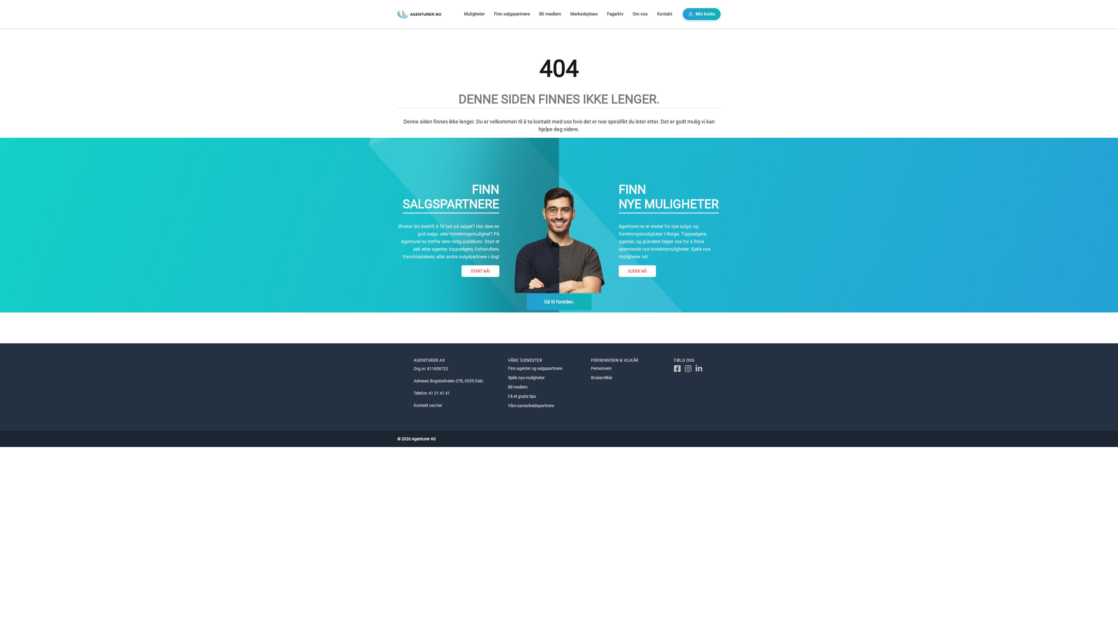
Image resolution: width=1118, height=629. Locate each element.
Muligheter (474, 14)
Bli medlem (550, 14)
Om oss (640, 14)
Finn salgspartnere (512, 14)
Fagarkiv (615, 14)
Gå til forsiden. (559, 302)
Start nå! (480, 271)
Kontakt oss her (428, 405)
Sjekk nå (637, 271)
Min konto (705, 14)
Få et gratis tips (522, 396)
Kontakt (664, 14)
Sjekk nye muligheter (526, 377)
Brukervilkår (602, 377)
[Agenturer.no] (419, 14)
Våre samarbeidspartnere (531, 405)
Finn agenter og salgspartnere (535, 368)
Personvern (601, 368)
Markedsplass (584, 14)
